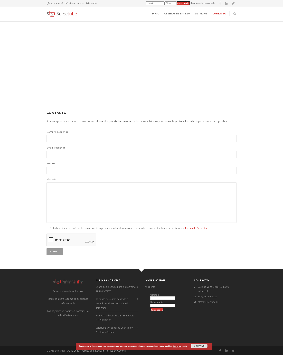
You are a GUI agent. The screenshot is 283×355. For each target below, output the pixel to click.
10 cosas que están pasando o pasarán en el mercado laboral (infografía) (112, 303)
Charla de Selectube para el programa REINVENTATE (116, 289)
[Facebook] (220, 3)
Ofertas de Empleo (177, 13)
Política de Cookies (116, 350)
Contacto (219, 13)
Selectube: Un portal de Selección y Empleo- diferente (114, 330)
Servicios (201, 13)
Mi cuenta (91, 3)
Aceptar (199, 345)
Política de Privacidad (196, 228)
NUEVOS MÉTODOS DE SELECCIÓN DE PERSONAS (115, 318)
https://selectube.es (208, 301)
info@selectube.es (74, 3)
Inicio (155, 13)
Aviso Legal (73, 350)
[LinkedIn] (226, 3)
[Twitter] (233, 3)
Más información (180, 346)
